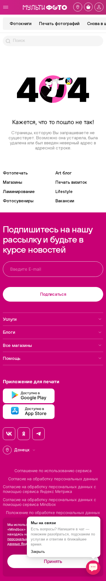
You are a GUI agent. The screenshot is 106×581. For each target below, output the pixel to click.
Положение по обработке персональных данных (53, 512)
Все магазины (17, 345)
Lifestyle (64, 191)
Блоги (9, 332)
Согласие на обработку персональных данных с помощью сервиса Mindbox (49, 502)
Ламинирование (19, 191)
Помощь (11, 358)
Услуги (10, 319)
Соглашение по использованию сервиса (53, 470)
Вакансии (64, 200)
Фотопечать (15, 173)
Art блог (63, 173)
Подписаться (53, 294)
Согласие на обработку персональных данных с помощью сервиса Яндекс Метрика (49, 489)
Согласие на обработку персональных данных (53, 479)
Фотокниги (20, 23)
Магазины (12, 182)
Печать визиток (71, 182)
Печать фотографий (59, 23)
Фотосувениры (18, 200)
